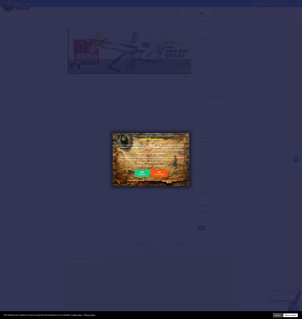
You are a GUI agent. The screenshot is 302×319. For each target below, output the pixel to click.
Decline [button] (278, 315)
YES (142, 173)
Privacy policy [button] (89, 315)
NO (159, 173)
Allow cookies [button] (290, 315)
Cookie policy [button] (76, 315)
